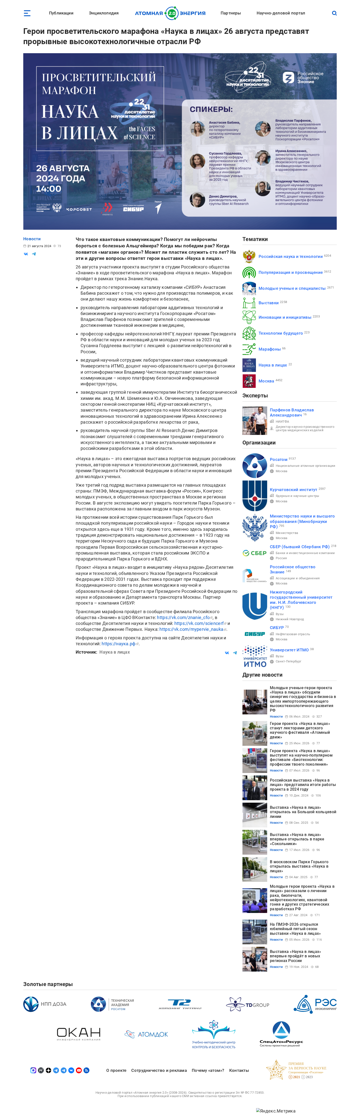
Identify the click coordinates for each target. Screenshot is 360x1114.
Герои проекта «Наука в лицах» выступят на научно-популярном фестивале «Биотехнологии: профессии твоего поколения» (301, 757)
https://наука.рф (118, 643)
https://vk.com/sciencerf (199, 623)
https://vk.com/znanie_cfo (183, 617)
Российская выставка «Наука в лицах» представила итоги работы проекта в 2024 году (303, 785)
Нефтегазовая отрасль (293, 634)
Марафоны (270, 349)
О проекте (116, 1070)
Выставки (269, 302)
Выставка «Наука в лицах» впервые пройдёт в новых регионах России (295, 956)
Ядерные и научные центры (297, 496)
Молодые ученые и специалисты (292, 288)
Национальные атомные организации (306, 466)
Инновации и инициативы (285, 317)
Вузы (280, 614)
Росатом (279, 459)
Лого (171, 13)
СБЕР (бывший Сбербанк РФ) (300, 546)
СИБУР (277, 627)
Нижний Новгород (290, 619)
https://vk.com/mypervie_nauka (191, 629)
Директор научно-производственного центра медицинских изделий (305, 428)
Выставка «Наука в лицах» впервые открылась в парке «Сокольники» (297, 839)
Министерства (287, 533)
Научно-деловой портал (281, 13)
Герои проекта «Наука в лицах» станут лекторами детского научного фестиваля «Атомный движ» (300, 730)
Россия (281, 558)
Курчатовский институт (293, 489)
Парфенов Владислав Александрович (292, 412)
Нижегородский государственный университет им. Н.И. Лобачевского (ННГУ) (301, 600)
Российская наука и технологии (291, 256)
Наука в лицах (273, 365)
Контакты (239, 1070)
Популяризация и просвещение (291, 272)
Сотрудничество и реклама (159, 1070)
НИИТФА (282, 421)
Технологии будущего (281, 333)
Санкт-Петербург (288, 661)
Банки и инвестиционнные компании (305, 553)
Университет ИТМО (289, 649)
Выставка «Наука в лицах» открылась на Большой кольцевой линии (303, 812)
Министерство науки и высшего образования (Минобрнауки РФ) (302, 521)
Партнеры (231, 13)
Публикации (61, 13)
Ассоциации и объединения (298, 578)
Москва (266, 381)
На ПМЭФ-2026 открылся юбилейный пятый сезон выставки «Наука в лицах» (295, 929)
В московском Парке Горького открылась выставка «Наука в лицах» (299, 866)
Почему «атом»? (208, 1070)
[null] (26, 254)
